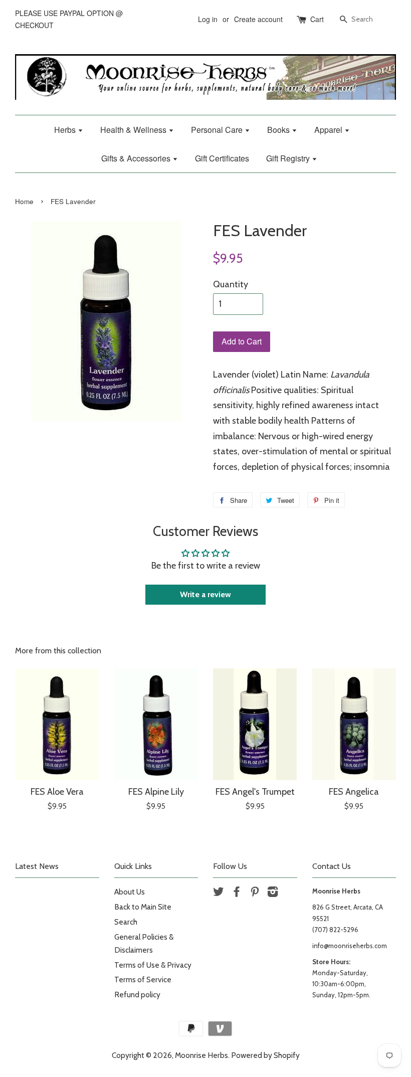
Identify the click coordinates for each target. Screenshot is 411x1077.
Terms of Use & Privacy (152, 965)
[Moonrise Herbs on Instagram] (272, 893)
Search (125, 922)
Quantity (230, 284)
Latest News (37, 866)
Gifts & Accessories (136, 158)
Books (279, 129)
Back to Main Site (142, 907)
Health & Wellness (134, 129)
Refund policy (137, 994)
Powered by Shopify (265, 1055)
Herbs (66, 129)
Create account (258, 19)
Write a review (205, 594)
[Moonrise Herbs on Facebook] (236, 893)
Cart (317, 19)
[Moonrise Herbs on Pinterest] (254, 893)
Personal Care (218, 129)
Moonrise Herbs (201, 1055)
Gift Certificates (222, 158)
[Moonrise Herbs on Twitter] (218, 893)
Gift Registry (289, 158)
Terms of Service (142, 979)
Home (24, 201)
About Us (129, 891)
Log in (208, 19)
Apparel (329, 129)
